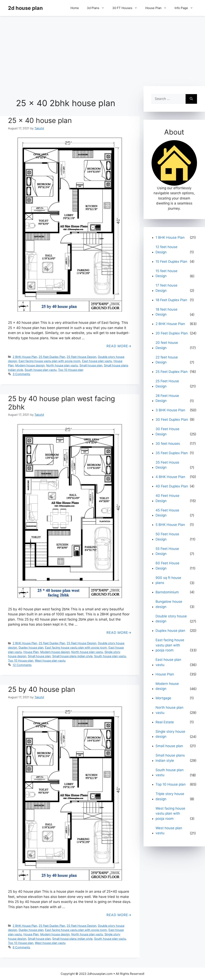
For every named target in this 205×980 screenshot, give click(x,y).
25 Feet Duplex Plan (52, 356)
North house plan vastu (62, 365)
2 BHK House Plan (25, 356)
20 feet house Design (167, 345)
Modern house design (30, 365)
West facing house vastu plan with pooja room (170, 813)
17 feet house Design (166, 288)
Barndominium (167, 592)
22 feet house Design (167, 359)
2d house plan (25, 8)
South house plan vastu (40, 369)
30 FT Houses (122, 8)
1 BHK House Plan (170, 237)
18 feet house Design (166, 312)
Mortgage (163, 698)
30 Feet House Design (167, 431)
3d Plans (93, 8)
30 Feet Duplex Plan (172, 420)
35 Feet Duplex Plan (172, 453)
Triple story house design (170, 796)
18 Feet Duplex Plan (171, 300)
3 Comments (21, 374)
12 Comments (22, 665)
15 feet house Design (166, 273)
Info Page (181, 8)
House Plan (153, 8)
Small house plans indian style (72, 656)
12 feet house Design (166, 249)
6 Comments (21, 947)
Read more (117, 346)
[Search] (191, 99)
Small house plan (90, 365)
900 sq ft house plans (168, 580)
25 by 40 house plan (41, 689)
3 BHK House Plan (170, 410)
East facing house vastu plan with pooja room (49, 361)
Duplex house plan (31, 647)
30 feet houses (168, 444)
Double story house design (171, 618)
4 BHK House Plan (170, 477)
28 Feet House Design (167, 398)
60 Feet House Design (167, 565)
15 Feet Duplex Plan (171, 262)
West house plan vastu (50, 660)
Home (74, 8)
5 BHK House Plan (170, 525)
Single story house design (170, 734)
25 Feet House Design (81, 356)
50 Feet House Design (167, 536)
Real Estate (165, 722)
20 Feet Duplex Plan (172, 333)
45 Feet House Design (167, 512)
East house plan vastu (97, 361)
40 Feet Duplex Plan (172, 486)
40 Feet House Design (167, 498)
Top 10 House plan (70, 369)
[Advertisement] (102, 49)
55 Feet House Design (167, 551)
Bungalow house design (169, 604)
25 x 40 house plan (40, 120)
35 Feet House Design (167, 465)
